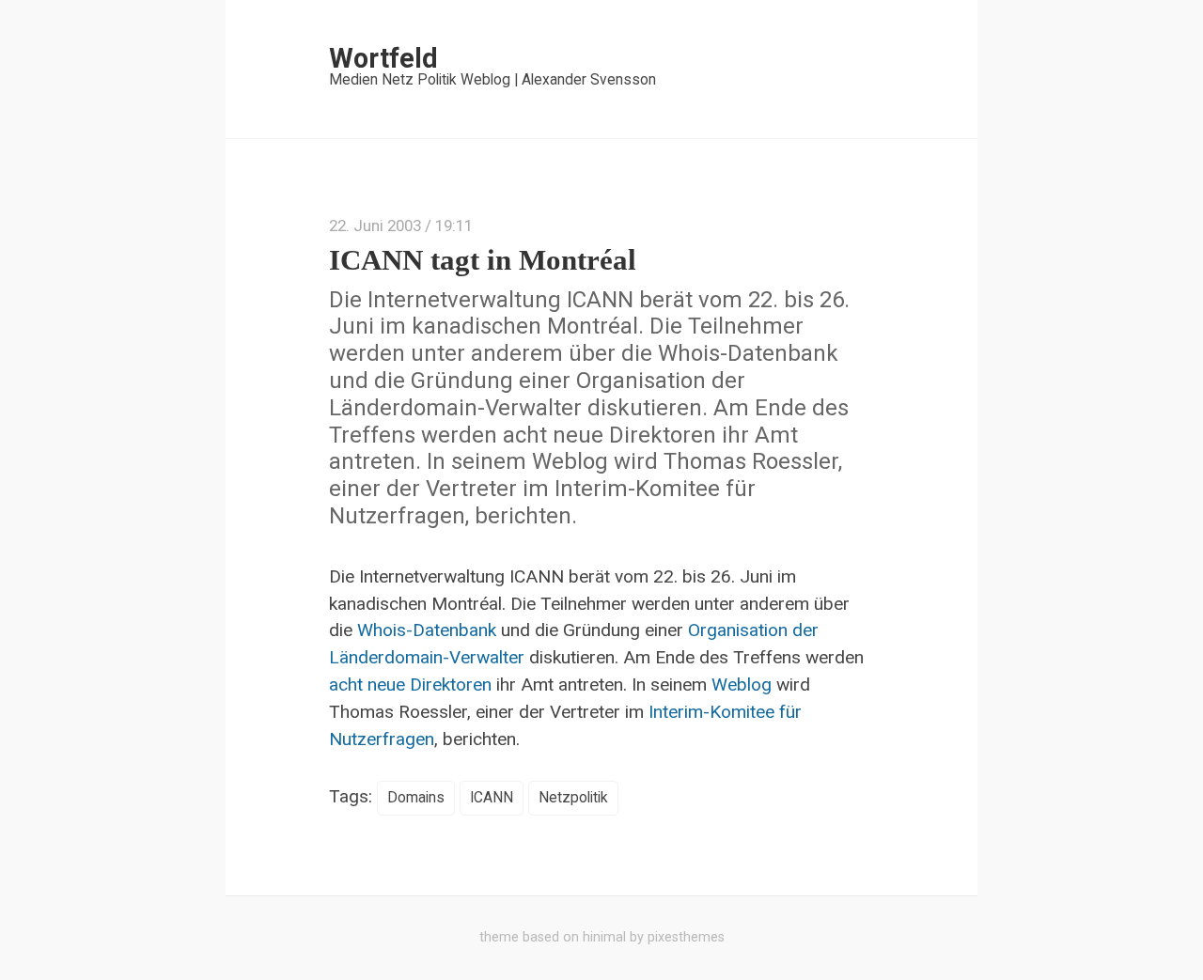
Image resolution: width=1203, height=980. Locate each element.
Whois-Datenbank (426, 630)
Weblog (741, 684)
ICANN (491, 797)
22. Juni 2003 (375, 225)
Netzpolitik (573, 797)
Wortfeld (383, 58)
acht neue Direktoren (410, 684)
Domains (416, 797)
